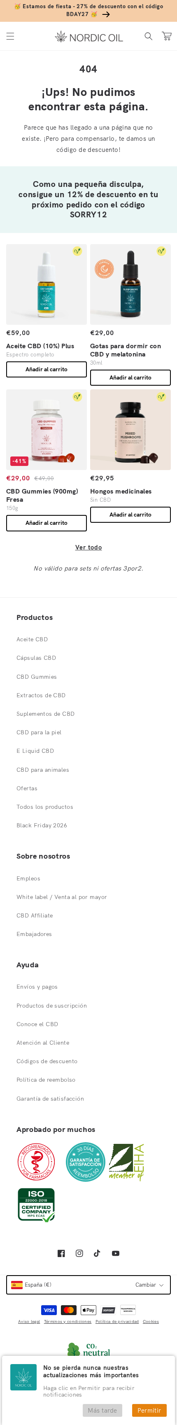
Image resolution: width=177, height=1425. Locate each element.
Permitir (149, 1410)
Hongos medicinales (121, 491)
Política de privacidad (117, 1321)
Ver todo (88, 547)
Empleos (28, 878)
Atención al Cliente (42, 1042)
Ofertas (26, 788)
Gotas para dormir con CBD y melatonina (125, 350)
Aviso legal (29, 1321)
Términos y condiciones (68, 1321)
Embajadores (34, 934)
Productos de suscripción (51, 1005)
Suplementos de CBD (45, 713)
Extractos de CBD (41, 695)
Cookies (151, 1321)
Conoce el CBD (37, 1024)
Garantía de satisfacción (50, 1098)
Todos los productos (44, 806)
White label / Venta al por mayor (61, 897)
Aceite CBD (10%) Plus (40, 346)
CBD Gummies (36, 676)
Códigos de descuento (46, 1061)
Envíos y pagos (37, 986)
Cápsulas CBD (36, 657)
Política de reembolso (46, 1079)
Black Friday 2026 (41, 825)
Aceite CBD (32, 639)
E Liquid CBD (35, 750)
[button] (10, 36)
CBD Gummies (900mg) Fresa (42, 495)
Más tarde (102, 1410)
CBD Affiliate (34, 915)
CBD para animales (42, 769)
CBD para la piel (39, 732)
